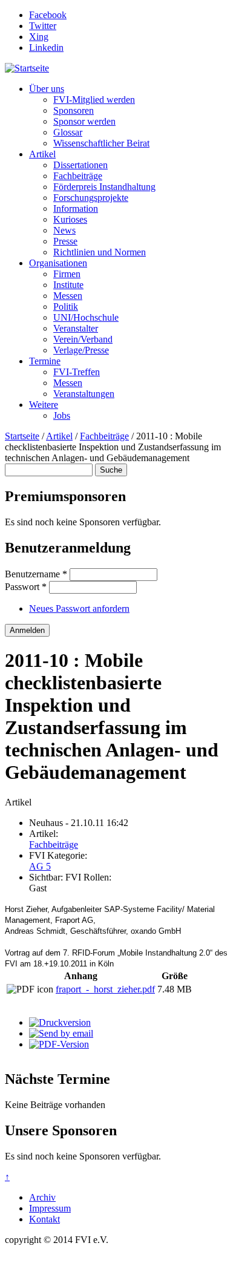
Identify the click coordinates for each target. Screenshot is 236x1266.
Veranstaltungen (83, 394)
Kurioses (70, 219)
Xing (38, 36)
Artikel (42, 154)
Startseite (22, 436)
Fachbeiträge (77, 176)
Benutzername (36, 574)
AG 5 (40, 866)
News (64, 230)
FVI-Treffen (76, 372)
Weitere (43, 404)
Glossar (67, 132)
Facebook (48, 15)
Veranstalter (75, 328)
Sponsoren (73, 110)
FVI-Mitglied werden (94, 99)
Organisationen (58, 263)
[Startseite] (27, 68)
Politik (65, 306)
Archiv (42, 1197)
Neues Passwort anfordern (79, 608)
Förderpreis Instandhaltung (104, 187)
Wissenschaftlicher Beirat (101, 143)
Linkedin (46, 47)
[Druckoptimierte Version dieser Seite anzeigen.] (60, 1022)
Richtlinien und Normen (99, 252)
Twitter (42, 26)
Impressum (50, 1208)
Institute (68, 285)
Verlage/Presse (81, 350)
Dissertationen (80, 165)
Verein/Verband (83, 339)
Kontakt (44, 1219)
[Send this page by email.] (61, 1033)
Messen (67, 295)
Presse (65, 241)
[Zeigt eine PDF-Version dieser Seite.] (59, 1044)
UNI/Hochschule (86, 317)
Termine (45, 361)
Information (75, 208)
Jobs (61, 415)
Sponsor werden (84, 121)
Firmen (66, 274)
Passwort (26, 587)
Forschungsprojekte (90, 197)
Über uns (46, 89)
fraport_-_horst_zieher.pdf (105, 989)
